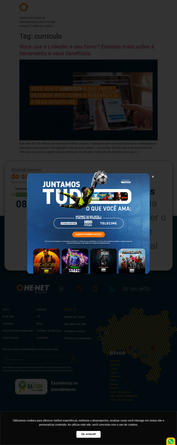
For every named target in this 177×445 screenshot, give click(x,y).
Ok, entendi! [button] (88, 434)
